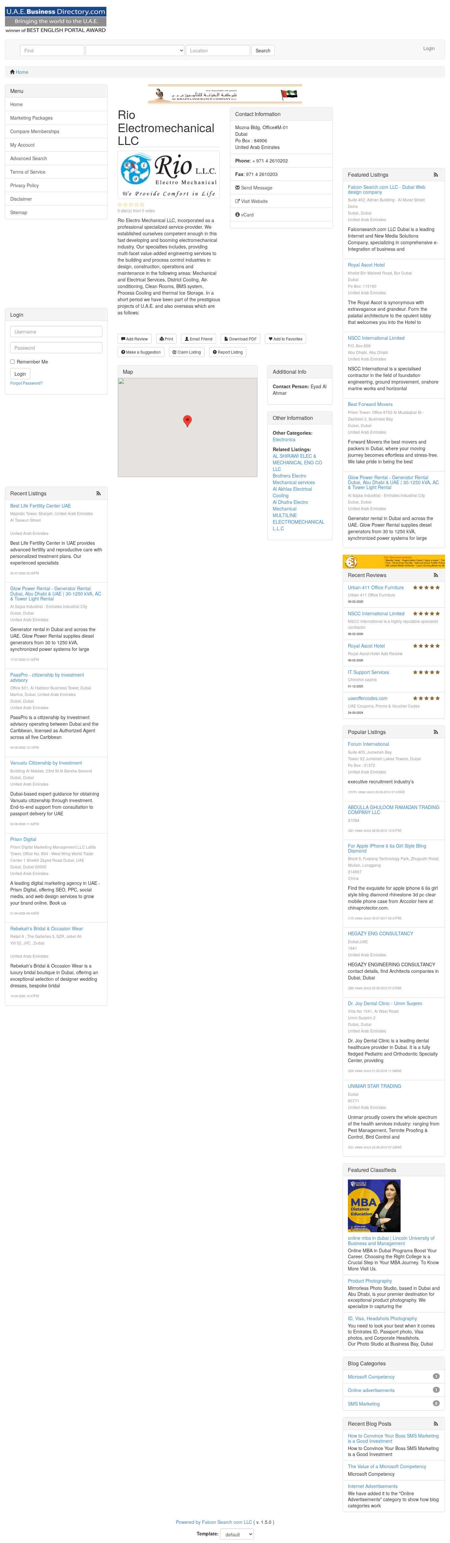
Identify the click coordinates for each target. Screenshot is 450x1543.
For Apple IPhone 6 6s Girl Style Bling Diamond (387, 848)
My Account (22, 144)
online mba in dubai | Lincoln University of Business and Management (391, 1240)
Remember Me (32, 361)
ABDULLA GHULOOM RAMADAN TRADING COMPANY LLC (393, 809)
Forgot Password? (26, 383)
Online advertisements (371, 1390)
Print (168, 338)
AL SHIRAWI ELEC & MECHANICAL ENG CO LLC (297, 462)
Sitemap (18, 212)
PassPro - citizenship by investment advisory (47, 677)
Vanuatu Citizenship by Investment (46, 762)
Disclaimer (21, 198)
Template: (208, 1533)
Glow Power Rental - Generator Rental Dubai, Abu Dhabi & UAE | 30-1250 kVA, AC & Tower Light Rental (55, 593)
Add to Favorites (287, 338)
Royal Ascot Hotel (366, 264)
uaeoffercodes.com (368, 698)
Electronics (284, 439)
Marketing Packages (31, 117)
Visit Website (254, 201)
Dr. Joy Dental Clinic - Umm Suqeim (385, 1003)
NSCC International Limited (376, 338)
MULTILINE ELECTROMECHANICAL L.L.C (298, 522)
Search (263, 50)
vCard (247, 214)
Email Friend (200, 338)
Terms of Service (27, 171)
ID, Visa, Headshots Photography (382, 1318)
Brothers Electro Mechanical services (294, 478)
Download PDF (242, 338)
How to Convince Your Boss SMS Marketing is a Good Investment (393, 1438)
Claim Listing (189, 352)
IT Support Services (368, 672)
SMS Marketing (364, 1403)
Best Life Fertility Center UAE (40, 505)
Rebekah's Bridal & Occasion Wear (46, 928)
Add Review (136, 338)
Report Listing (230, 352)
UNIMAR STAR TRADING (374, 1086)
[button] (187, 421)
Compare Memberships (34, 131)
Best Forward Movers (370, 404)
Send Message (256, 187)
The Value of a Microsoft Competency (387, 1466)
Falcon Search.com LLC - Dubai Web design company (386, 189)
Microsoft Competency (371, 1376)
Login (429, 48)
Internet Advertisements (373, 1486)
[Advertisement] (56, 267)
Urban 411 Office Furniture (376, 587)
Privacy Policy (24, 185)
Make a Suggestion (143, 352)
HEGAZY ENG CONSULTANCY (380, 933)
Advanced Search (28, 158)
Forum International (368, 744)
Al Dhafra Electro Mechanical (290, 505)
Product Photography (370, 1280)
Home (22, 72)
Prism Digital (23, 839)
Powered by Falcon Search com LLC (214, 1522)
